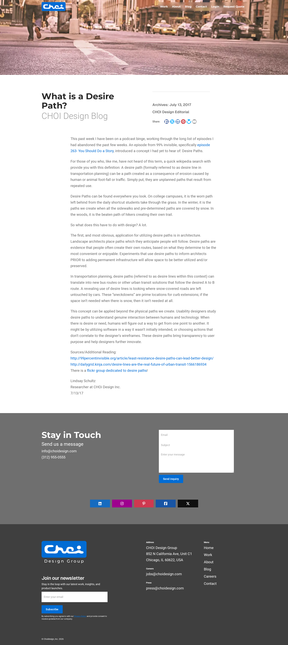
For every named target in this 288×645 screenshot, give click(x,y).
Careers (210, 576)
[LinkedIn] (178, 121)
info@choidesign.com (59, 451)
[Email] (194, 121)
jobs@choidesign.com (164, 574)
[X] (172, 121)
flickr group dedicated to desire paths (117, 370)
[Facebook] (166, 121)
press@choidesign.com (165, 588)
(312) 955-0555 (53, 457)
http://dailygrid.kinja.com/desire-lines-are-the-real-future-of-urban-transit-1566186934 (138, 364)
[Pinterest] (183, 121)
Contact (201, 6)
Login (215, 6)
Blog (188, 6)
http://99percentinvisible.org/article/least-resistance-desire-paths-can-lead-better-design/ (142, 358)
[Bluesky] (189, 121)
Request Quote (233, 6)
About (176, 6)
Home (209, 548)
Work (164, 6)
